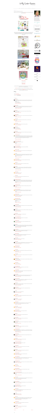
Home (19, 8)
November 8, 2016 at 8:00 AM (18, 315)
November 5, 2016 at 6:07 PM (18, 211)
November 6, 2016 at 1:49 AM (18, 247)
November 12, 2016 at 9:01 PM (18, 343)
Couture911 (16, 401)
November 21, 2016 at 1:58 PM (18, 379)
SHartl (16, 349)
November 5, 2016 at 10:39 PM (18, 239)
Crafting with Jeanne (17, 179)
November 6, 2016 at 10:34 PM (18, 292)
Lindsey (16, 241)
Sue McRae (16, 325)
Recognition (29, 8)
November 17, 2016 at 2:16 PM (18, 362)
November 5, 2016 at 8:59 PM (18, 222)
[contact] (37, 23)
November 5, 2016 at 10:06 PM (18, 231)
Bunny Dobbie (16, 381)
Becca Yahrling (16, 356)
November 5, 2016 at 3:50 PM (18, 196)
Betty (15, 313)
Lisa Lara (16, 317)
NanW (15, 162)
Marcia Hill (16, 114)
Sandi (15, 224)
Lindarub (16, 262)
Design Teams (22, 8)
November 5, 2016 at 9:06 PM (18, 227)
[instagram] (34, 22)
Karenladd (16, 345)
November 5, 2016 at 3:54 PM (18, 202)
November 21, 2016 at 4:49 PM (18, 386)
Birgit (15, 110)
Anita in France (16, 278)
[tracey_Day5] (23, 83)
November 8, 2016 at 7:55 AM (18, 311)
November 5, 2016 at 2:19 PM (18, 177)
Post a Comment (16, 408)
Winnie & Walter (22, 32)
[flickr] (37, 22)
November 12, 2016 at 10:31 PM (18, 347)
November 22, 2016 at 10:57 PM (18, 394)
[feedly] (39, 22)
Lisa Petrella (16, 204)
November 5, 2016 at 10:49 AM (18, 151)
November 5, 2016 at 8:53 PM (18, 218)
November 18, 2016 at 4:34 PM (18, 366)
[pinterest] (36, 22)
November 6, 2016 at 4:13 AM (18, 260)
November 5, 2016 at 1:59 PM (18, 173)
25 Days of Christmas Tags (18, 94)
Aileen (16, 396)
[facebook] (35, 22)
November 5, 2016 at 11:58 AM (18, 164)
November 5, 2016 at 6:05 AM (18, 103)
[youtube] (38, 22)
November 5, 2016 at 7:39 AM (18, 112)
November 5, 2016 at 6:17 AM (18, 108)
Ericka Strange (16, 368)
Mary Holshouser (17, 198)
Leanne (16, 249)
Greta (15, 166)
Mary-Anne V (16, 149)
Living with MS (33, 8)
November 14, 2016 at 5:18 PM (18, 354)
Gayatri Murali (23, 59)
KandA (16, 175)
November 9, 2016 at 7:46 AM (18, 323)
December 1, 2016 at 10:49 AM (18, 403)
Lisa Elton (16, 229)
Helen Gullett (16, 233)
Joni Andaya (23, 48)
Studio (26, 8)
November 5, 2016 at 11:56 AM (18, 160)
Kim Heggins (16, 220)
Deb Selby (16, 388)
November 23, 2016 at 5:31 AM (18, 399)
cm (15, 153)
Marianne (16, 105)
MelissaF (16, 294)
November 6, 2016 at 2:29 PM (18, 276)
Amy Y (16, 364)
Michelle (16, 405)
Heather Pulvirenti (23, 80)
